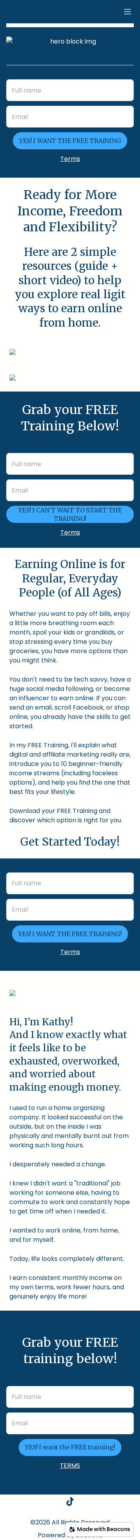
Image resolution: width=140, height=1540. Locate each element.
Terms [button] (70, 158)
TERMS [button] (70, 1465)
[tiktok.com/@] (70, 1503)
